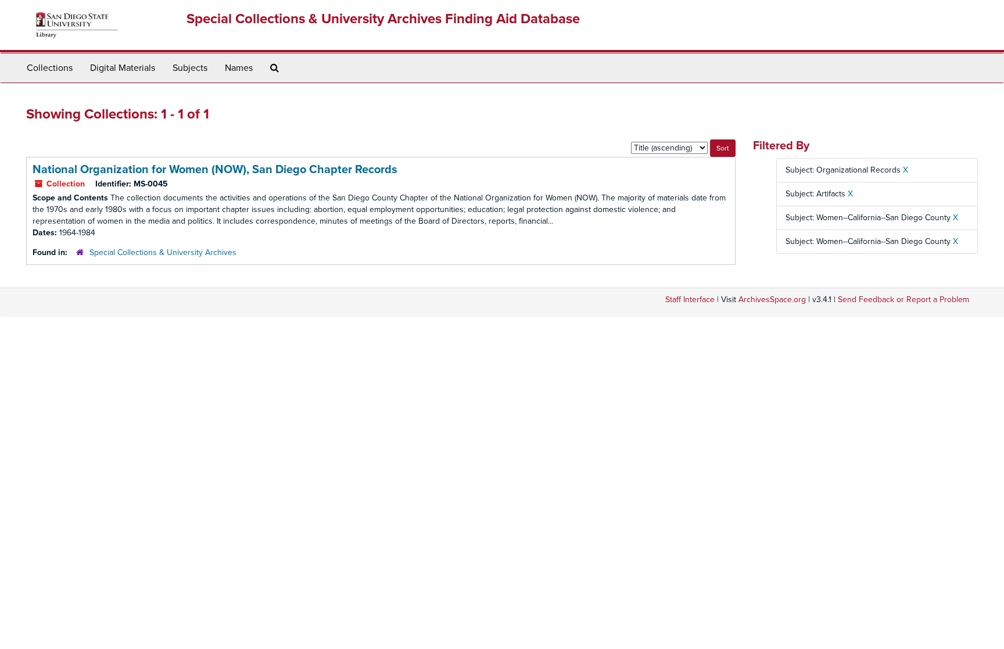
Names (239, 68)
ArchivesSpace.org (772, 299)
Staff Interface (690, 299)
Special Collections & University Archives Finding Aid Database (383, 18)
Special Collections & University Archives (162, 252)
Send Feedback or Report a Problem (903, 299)
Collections (50, 68)
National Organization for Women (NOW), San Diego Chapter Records (215, 170)
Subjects (190, 68)
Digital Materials (122, 68)
